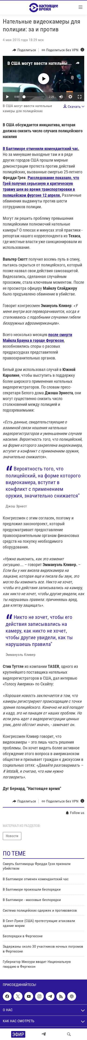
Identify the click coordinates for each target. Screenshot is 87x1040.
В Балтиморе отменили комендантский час (40, 148)
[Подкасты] (71, 996)
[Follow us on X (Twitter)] (17, 996)
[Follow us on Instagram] (39, 996)
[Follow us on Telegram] (50, 996)
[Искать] (69, 1034)
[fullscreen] (79, 96)
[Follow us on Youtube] (28, 996)
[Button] (24, 50)
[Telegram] (43, 1034)
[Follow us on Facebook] (7, 996)
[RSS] (60, 996)
